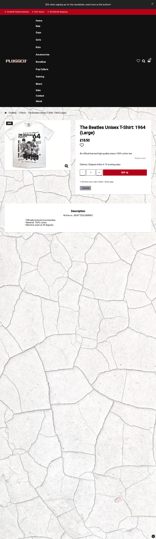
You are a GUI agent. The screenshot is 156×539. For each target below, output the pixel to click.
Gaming (40, 76)
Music (39, 84)
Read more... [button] (141, 158)
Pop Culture (42, 69)
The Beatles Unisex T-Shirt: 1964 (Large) (47, 113)
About (39, 101)
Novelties (41, 62)
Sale (38, 90)
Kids (38, 47)
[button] (138, 60)
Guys (38, 32)
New (38, 26)
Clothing (12, 113)
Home (39, 20)
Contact (40, 96)
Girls (38, 40)
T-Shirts (22, 113)
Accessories (43, 54)
